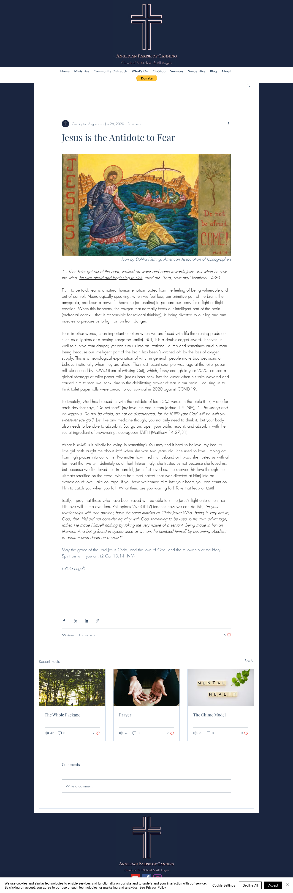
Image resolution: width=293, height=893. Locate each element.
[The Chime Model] (221, 687)
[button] (146, 78)
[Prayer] (147, 687)
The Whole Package (62, 715)
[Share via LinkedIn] (86, 621)
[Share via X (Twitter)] (75, 621)
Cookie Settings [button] (223, 885)
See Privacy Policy (152, 887)
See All (249, 660)
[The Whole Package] (72, 687)
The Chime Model (209, 715)
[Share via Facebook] (64, 621)
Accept (273, 885)
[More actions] (228, 123)
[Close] (287, 885)
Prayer (125, 715)
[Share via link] (97, 621)
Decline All (250, 885)
